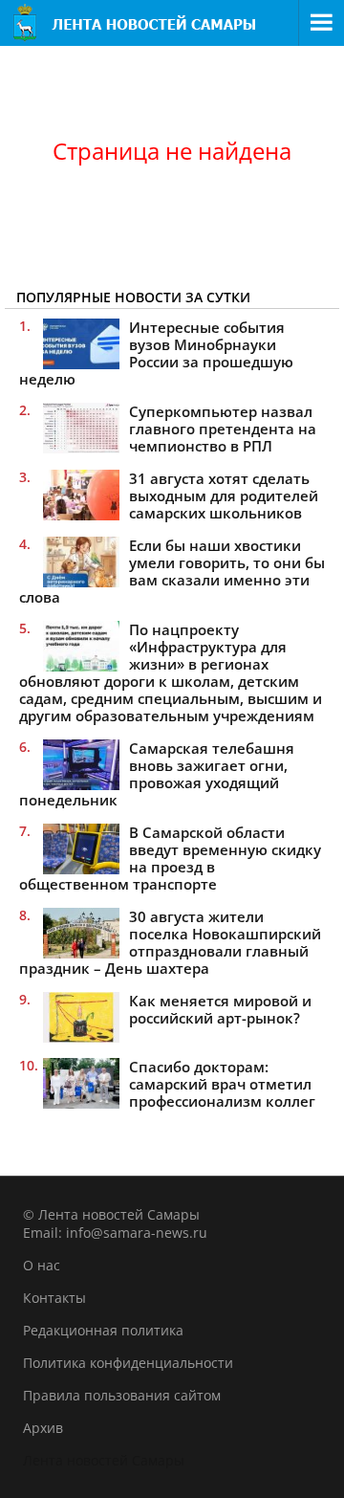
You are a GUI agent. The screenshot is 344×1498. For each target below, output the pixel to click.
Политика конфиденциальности (128, 1363)
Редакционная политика (103, 1330)
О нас (41, 1265)
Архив (43, 1428)
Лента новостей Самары (103, 1460)
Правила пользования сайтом (122, 1395)
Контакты (54, 1298)
